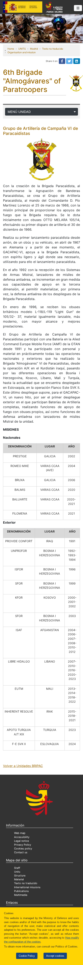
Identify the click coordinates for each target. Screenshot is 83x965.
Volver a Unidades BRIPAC (23, 766)
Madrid (34, 48)
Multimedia (20, 894)
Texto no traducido (52, 48)
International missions (27, 887)
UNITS (22, 48)
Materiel (19, 879)
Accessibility (21, 837)
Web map (19, 833)
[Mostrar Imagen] (41, 159)
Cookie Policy (27, 955)
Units (17, 871)
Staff (17, 867)
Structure (19, 875)
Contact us (20, 852)
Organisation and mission (21, 52)
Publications (21, 891)
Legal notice (21, 840)
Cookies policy (23, 848)
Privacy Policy (22, 844)
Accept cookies (55, 955)
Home (10, 48)
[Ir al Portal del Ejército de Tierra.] (41, 28)
